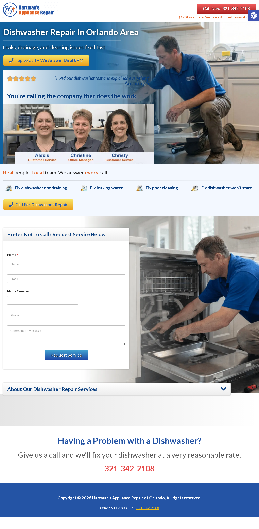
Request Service (66, 355)
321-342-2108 (129, 468)
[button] (253, 15)
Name (12, 255)
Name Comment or (21, 291)
